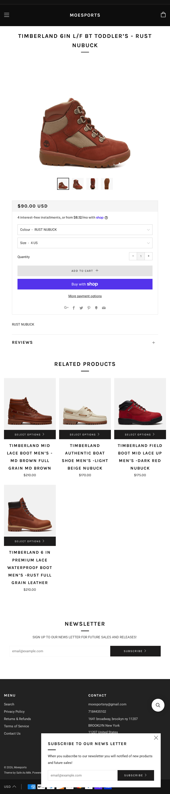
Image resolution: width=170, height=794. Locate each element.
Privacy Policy (14, 712)
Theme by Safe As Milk (17, 772)
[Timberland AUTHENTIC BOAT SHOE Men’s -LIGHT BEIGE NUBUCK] (85, 404)
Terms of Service (16, 726)
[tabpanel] (85, 117)
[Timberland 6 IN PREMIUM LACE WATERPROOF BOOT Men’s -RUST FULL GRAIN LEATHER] (30, 511)
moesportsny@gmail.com (107, 704)
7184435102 (97, 712)
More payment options (85, 296)
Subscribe (133, 651)
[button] (158, 705)
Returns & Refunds (17, 719)
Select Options (28, 434)
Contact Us (12, 734)
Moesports (85, 15)
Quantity (23, 257)
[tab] (63, 184)
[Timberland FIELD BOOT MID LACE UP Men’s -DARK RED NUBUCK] (140, 404)
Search (9, 704)
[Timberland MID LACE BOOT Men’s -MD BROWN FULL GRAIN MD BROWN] (30, 404)
